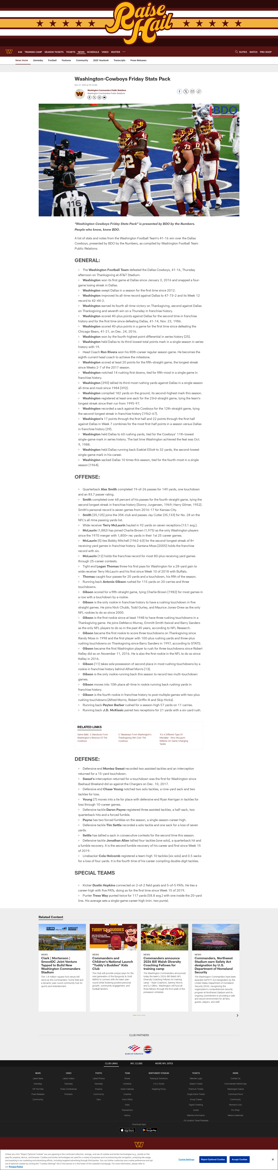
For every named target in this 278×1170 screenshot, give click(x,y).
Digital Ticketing (196, 1105)
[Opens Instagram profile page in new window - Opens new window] (99, 97)
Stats (127, 1105)
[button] (135, 1015)
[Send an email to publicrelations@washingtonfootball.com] (104, 97)
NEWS (38, 1073)
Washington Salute (235, 1089)
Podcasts (69, 1094)
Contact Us (235, 1078)
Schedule (127, 1084)
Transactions (127, 1110)
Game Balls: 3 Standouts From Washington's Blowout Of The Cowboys (92, 737)
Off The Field (37, 1089)
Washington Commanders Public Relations (107, 90)
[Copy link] (198, 91)
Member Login (196, 1078)
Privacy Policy (16, 1166)
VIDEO (68, 1073)
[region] (139, 1159)
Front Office (127, 1099)
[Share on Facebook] (179, 93)
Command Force (235, 1094)
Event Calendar (127, 1089)
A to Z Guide (158, 1084)
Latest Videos (68, 1078)
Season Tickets (196, 1084)
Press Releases (38, 1094)
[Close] (272, 1159)
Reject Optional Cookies (213, 1159)
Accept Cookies (239, 1159)
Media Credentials (235, 1115)
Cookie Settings (186, 1159)
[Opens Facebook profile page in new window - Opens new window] (89, 97)
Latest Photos (99, 1078)
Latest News (38, 1078)
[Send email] (192, 93)
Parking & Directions (159, 1078)
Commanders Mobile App (235, 1084)
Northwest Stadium (159, 1073)
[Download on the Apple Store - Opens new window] (127, 1130)
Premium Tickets (196, 1089)
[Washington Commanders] (139, 1145)
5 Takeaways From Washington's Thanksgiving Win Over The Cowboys (134, 737)
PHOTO (98, 1073)
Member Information (196, 1115)
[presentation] (238, 1016)
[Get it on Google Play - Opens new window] (149, 1132)
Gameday (38, 1084)
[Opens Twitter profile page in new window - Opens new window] (94, 97)
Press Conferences (68, 1089)
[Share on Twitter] (186, 93)
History (127, 1115)
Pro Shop (235, 1110)
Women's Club (235, 1105)
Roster (127, 1078)
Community (38, 1099)
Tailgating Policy (159, 1089)
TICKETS (196, 1073)
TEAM (127, 1073)
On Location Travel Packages (196, 1120)
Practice (98, 1089)
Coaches (127, 1094)
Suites (196, 1110)
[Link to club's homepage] (9, 51)
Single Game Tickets (196, 1094)
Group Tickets (196, 1099)
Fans (99, 1099)
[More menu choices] (124, 51)
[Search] (236, 51)
